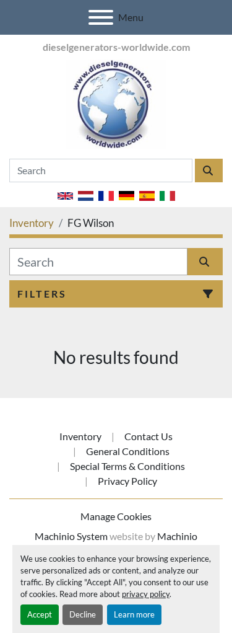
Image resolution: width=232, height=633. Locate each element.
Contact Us (148, 436)
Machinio (177, 536)
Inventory (80, 436)
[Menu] (100, 17)
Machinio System (71, 536)
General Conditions (128, 451)
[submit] (209, 170)
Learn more (134, 614)
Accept (39, 614)
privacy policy (146, 594)
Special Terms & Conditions (127, 466)
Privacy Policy (127, 481)
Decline (82, 614)
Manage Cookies (116, 516)
